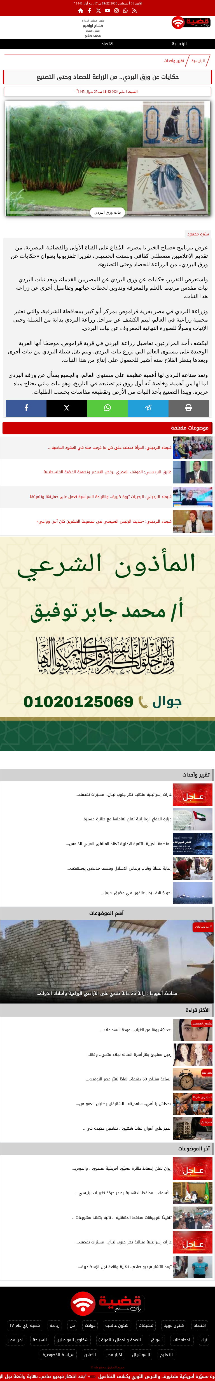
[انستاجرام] (116, 10)
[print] (189, 408)
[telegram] (148, 408)
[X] (66, 408)
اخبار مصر (114, 1355)
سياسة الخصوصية (58, 1355)
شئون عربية (173, 1325)
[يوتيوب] (107, 10)
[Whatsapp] (125, 10)
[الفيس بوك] (89, 10)
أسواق (157, 1340)
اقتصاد (107, 44)
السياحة (40, 1340)
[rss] (134, 10)
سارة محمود (198, 234)
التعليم (166, 1355)
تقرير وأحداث (174, 61)
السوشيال (141, 1355)
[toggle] (36, 43)
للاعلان (90, 1355)
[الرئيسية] (80, 10)
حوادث (90, 1325)
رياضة (55, 1325)
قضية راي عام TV (24, 1325)
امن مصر (15, 1340)
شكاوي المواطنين (72, 1340)
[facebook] (26, 408)
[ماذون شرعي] (107, 644)
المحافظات (182, 1340)
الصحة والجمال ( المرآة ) (120, 1340)
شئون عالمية (116, 1325)
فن (72, 1325)
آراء (204, 1340)
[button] (12, 964)
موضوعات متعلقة (190, 428)
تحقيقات (146, 1325)
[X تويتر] (98, 10)
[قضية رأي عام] (191, 23)
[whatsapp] (107, 408)
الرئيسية (179, 44)
